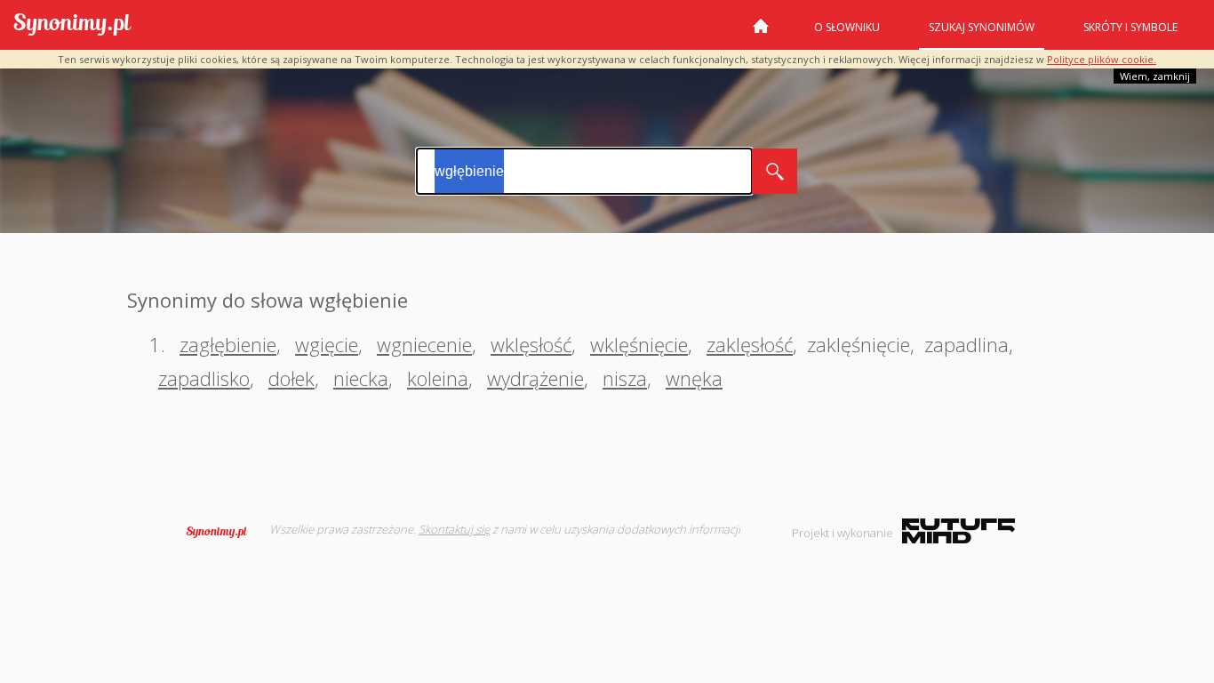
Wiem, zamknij (1155, 76)
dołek (291, 378)
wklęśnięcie (639, 344)
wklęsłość (531, 344)
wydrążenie (535, 378)
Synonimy (222, 532)
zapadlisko (204, 378)
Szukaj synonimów (981, 27)
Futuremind (958, 530)
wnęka (694, 378)
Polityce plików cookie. (1101, 59)
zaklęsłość (750, 344)
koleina (437, 378)
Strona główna (761, 33)
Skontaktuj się (454, 529)
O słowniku (847, 27)
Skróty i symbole (1130, 27)
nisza (625, 378)
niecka (360, 378)
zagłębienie (228, 344)
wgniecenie (424, 344)
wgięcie (326, 344)
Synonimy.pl (72, 25)
